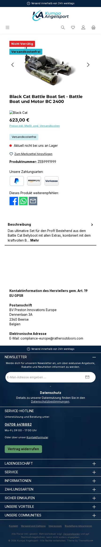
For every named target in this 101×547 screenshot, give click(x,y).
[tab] (50, 232)
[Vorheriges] (12, 64)
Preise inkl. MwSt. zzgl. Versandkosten (34, 125)
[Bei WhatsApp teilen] (23, 201)
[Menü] (7, 28)
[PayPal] (16, 181)
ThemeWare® (85, 540)
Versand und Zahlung (33, 526)
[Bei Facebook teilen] (13, 201)
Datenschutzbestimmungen (50, 401)
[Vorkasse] (51, 181)
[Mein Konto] (83, 28)
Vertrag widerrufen (23, 449)
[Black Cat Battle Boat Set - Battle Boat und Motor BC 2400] (50, 65)
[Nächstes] (88, 64)
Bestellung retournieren (78, 526)
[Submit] (87, 377)
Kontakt (13, 526)
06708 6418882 (18, 424)
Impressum (55, 526)
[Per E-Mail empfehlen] (33, 201)
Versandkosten (71, 534)
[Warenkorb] (93, 28)
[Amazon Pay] (34, 181)
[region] (50, 65)
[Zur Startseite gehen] (50, 15)
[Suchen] (63, 28)
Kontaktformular (37, 437)
